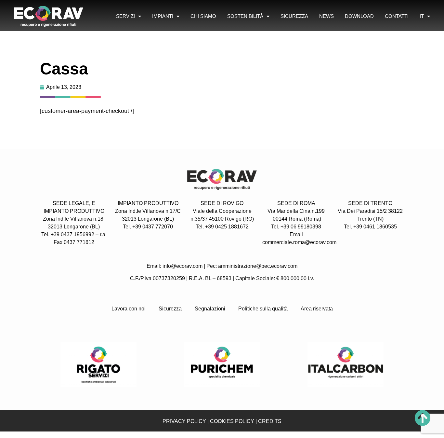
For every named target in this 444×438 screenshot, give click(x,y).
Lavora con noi (128, 308)
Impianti (162, 16)
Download (359, 16)
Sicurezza (294, 16)
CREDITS (269, 421)
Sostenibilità (245, 16)
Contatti (397, 16)
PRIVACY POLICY (184, 421)
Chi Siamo (203, 16)
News (326, 16)
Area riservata (317, 308)
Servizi (125, 16)
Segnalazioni (210, 308)
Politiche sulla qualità (263, 308)
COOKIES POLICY (232, 421)
